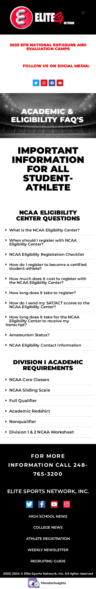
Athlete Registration (48, 538)
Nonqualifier (22, 421)
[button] (84, 13)
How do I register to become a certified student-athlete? (48, 266)
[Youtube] (60, 83)
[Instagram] (44, 83)
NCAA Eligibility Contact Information (45, 345)
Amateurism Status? (29, 334)
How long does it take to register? (42, 292)
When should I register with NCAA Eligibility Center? (43, 242)
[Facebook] (52, 83)
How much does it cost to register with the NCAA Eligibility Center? (47, 280)
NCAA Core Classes (29, 379)
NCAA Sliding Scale (29, 390)
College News (48, 527)
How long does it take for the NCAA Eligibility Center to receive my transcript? (42, 321)
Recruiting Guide (48, 561)
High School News (48, 516)
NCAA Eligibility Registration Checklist (46, 254)
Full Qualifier (23, 400)
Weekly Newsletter (48, 550)
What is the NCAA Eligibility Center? (44, 230)
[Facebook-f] (41, 504)
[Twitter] (36, 83)
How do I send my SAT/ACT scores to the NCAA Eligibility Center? (49, 305)
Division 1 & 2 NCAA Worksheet (41, 432)
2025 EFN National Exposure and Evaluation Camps (48, 46)
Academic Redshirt (29, 411)
